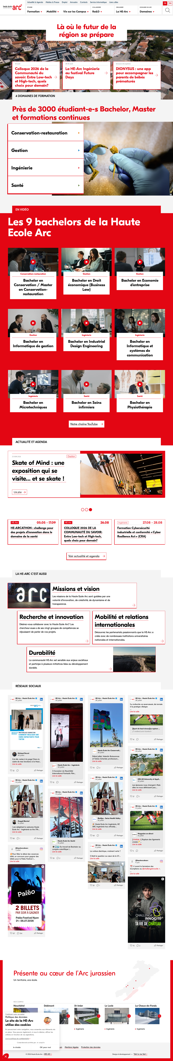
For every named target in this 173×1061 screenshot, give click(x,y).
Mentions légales (72, 1047)
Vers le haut (165, 1053)
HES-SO (47, 1054)
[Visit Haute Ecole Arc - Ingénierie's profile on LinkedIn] (55, 766)
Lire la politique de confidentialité (17, 1039)
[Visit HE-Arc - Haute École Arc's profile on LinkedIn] (12, 699)
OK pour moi (45, 1047)
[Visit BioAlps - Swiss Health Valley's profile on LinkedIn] (95, 819)
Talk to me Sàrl (140, 1054)
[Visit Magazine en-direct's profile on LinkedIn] (135, 834)
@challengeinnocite (150, 869)
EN (170, 3)
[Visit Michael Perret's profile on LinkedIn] (15, 754)
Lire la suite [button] (16, 764)
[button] (35, 11)
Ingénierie (80, 1029)
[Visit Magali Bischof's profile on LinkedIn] (15, 822)
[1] (82, 509)
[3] (90, 509)
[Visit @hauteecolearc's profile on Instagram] (12, 849)
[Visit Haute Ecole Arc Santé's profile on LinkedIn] (55, 842)
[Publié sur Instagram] (41, 849)
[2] (86, 509)
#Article (136, 839)
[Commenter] (16, 770)
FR (165, 3)
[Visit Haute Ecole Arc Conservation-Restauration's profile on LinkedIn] (95, 751)
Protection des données (90, 1047)
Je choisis (17, 1047)
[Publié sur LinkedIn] (41, 699)
